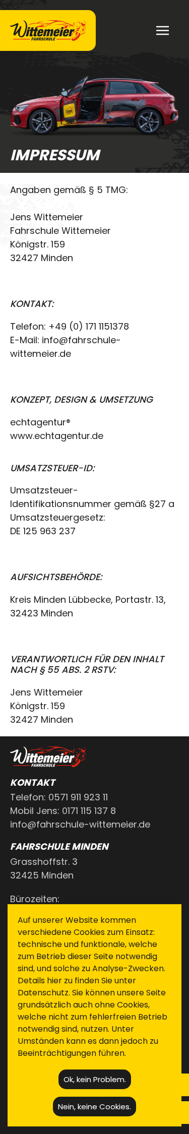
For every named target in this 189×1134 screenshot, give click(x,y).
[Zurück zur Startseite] (48, 30)
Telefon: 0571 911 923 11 (59, 797)
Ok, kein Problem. (95, 1079)
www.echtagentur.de (56, 435)
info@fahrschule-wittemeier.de (80, 824)
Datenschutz (43, 992)
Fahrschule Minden (59, 846)
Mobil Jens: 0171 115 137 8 (63, 810)
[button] (162, 30)
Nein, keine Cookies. (94, 1106)
